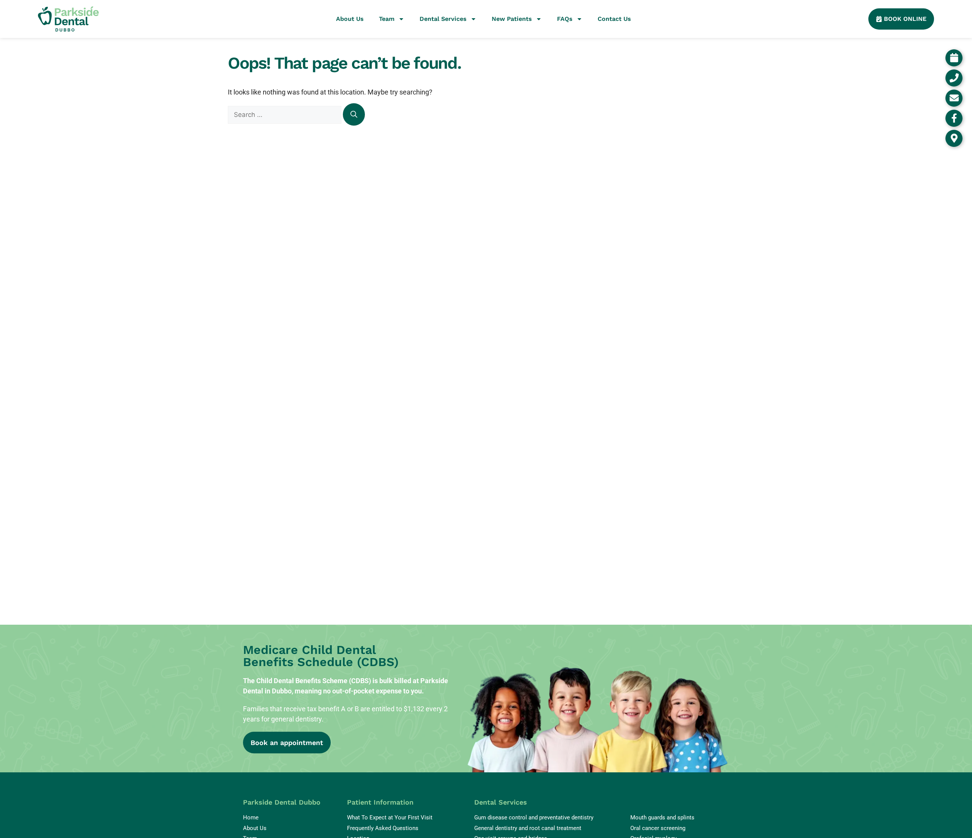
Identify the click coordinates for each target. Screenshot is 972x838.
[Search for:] (285, 114)
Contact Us (614, 18)
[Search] (354, 114)
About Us (350, 18)
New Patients (512, 18)
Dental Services (443, 18)
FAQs (565, 18)
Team (386, 18)
